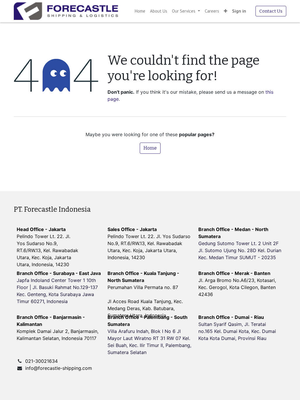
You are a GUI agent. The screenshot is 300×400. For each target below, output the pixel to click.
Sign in (239, 11)
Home (150, 148)
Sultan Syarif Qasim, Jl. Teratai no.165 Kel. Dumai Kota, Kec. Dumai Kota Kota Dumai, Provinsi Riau (237, 331)
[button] (225, 11)
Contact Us (270, 11)
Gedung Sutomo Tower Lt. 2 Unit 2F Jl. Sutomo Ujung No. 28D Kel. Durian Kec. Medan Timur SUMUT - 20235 (239, 250)
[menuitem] (140, 11)
